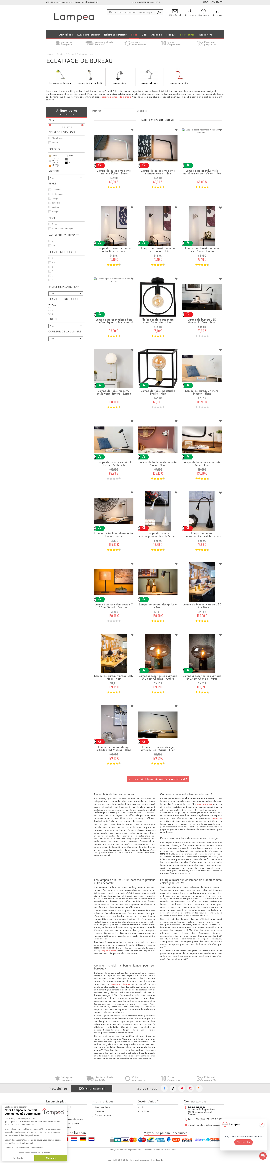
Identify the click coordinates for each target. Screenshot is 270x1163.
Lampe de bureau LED (90, 83)
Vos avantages (103, 1107)
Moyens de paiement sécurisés (165, 1133)
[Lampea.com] (74, 17)
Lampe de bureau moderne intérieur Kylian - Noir (158, 172)
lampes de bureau (120, 984)
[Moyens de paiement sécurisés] (165, 1140)
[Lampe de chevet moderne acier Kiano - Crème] (202, 226)
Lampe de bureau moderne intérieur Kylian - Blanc (114, 172)
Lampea (49, 54)
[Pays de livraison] (74, 1139)
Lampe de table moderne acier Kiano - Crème (113, 535)
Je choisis (18, 1158)
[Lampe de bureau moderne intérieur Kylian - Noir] (158, 148)
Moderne (55, 207)
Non (53, 241)
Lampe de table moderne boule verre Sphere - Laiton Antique (114, 394)
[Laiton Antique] (50, 162)
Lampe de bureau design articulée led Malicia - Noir (158, 749)
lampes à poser (204, 804)
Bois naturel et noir (57, 159)
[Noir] (66, 162)
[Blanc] (66, 156)
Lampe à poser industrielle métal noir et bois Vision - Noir (202, 172)
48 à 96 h (56, 142)
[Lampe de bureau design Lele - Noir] (158, 582)
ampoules (217, 818)
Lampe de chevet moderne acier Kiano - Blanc (114, 250)
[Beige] (50, 156)
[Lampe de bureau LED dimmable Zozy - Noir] (202, 297)
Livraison (100, 1111)
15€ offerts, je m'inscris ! (92, 1088)
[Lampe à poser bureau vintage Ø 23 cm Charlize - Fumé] (202, 653)
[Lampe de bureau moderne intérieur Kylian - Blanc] (113, 148)
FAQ (143, 1107)
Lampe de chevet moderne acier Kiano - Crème (202, 250)
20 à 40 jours (57, 138)
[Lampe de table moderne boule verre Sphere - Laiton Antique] (113, 368)
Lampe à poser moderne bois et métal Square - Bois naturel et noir (114, 323)
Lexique (144, 1111)
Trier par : (97, 110)
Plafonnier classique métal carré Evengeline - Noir (158, 321)
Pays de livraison (74, 1133)
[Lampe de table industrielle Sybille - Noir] (158, 368)
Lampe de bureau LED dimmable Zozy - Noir (202, 321)
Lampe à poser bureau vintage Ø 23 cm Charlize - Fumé (202, 677)
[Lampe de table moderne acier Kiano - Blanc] (158, 439)
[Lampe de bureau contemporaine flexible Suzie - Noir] (202, 511)
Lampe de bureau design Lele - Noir (158, 606)
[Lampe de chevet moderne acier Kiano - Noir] (158, 226)
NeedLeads (157, 1160)
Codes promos (103, 1115)
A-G (53, 262)
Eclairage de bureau (60, 83)
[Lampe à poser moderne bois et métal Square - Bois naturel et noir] (113, 297)
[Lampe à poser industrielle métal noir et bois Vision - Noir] (202, 148)
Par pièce (61, 54)
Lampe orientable (179, 83)
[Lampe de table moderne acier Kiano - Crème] (113, 511)
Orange (55, 166)
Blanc (71, 155)
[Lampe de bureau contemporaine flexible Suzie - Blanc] (158, 511)
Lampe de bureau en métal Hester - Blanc (202, 392)
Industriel (56, 203)
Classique (56, 190)
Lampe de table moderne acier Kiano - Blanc (157, 464)
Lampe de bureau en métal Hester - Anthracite (114, 464)
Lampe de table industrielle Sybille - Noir (158, 392)
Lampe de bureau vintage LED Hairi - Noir (113, 677)
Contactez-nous (195, 1101)
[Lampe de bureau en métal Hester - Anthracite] (113, 439)
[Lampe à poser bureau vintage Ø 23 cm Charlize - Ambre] (158, 653)
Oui (53, 245)
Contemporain (58, 194)
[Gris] (66, 159)
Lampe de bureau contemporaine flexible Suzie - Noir (202, 536)
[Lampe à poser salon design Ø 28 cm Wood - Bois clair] (113, 582)
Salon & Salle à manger (62, 228)
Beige (54, 155)
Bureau (71, 54)
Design (55, 198)
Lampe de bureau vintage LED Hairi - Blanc (202, 606)
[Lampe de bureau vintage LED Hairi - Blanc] (202, 582)
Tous (54, 305)
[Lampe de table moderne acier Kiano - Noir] (202, 439)
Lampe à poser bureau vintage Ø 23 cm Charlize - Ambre (158, 677)
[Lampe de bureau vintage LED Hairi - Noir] (113, 653)
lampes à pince (108, 951)
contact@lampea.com (209, 1125)
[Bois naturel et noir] (50, 159)
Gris (70, 159)
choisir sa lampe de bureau (115, 97)
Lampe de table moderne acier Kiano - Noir (201, 464)
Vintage (55, 211)
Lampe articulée (149, 83)
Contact (216, 2)
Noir (70, 162)
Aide (205, 2)
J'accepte (51, 1158)
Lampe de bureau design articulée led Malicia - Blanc (113, 749)
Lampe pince (119, 83)
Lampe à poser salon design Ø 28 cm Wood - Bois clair (113, 606)
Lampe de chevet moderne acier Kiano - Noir (158, 250)
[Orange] (50, 166)
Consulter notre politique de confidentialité (23, 1147)
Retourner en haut (175, 779)
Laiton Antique (55, 162)
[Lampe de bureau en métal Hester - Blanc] (202, 368)
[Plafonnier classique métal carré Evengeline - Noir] (158, 297)
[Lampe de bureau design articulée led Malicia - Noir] (158, 724)
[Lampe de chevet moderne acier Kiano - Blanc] (113, 226)
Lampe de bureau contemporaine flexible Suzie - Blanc (157, 536)
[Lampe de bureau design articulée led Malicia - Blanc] (113, 724)
